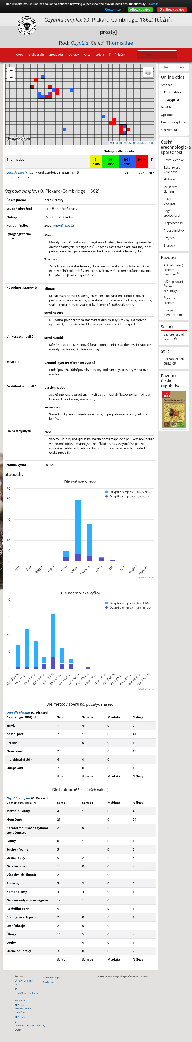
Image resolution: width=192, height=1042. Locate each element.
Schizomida (169, 130)
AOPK (18, 1030)
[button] (36, 80)
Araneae (166, 85)
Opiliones (167, 115)
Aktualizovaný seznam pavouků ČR (173, 269)
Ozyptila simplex (18, 713)
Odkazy (73, 54)
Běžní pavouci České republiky (173, 286)
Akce (87, 54)
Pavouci (21, 1017)
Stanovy (169, 245)
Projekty (169, 238)
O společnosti (173, 223)
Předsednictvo (174, 230)
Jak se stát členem (170, 189)
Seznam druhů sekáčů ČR (174, 336)
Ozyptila (173, 100)
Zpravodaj (56, 54)
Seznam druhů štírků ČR (174, 361)
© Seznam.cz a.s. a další (139, 142)
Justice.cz (20, 1000)
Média (99, 54)
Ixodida (166, 107)
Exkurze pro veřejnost (172, 169)
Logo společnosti (172, 213)
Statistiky (48, 982)
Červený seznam (169, 300)
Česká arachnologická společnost (23, 1008)
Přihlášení (119, 54)
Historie (169, 179)
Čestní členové (174, 160)
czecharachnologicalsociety (30, 1025)
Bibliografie (36, 54)
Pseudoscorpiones (174, 122)
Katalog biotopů (169, 201)
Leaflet (117, 142)
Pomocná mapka (52, 977)
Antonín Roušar (64, 225)
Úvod (20, 54)
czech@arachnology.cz (27, 992)
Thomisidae (119, 43)
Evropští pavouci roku (173, 312)
